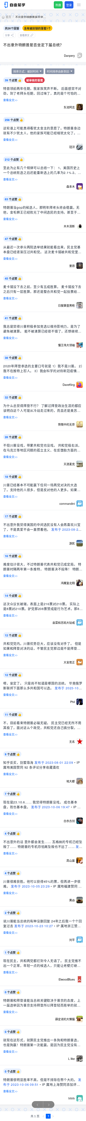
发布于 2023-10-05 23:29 (30, 886)
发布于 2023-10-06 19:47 (50, 807)
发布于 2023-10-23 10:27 (33, 926)
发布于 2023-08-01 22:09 (53, 762)
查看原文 (24, 35)
